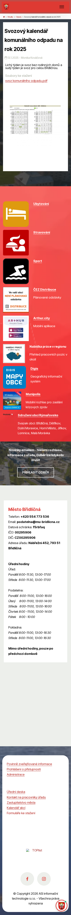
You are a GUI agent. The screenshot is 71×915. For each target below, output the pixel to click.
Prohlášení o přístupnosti (24, 769)
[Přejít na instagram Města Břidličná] (44, 879)
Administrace (16, 774)
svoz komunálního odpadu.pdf (26, 81)
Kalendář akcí (16, 808)
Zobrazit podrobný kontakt (26, 553)
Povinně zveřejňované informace (29, 764)
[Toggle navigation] (61, 6)
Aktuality (10, 17)
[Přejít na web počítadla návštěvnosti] (35, 854)
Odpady (19, 17)
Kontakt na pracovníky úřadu (26, 797)
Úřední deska (16, 792)
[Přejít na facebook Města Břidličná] (27, 879)
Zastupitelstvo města (21, 802)
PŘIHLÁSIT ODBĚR (35, 472)
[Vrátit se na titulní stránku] (4, 17)
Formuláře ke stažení (21, 813)
